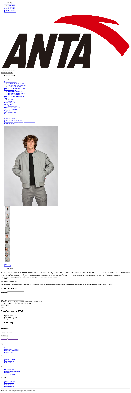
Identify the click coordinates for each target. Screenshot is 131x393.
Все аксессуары (12, 106)
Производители (9, 369)
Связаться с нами (9, 359)
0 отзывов (4, 339)
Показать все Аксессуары (12, 107)
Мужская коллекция (10, 82)
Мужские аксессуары (14, 86)
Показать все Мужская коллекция (14, 88)
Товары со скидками (10, 109)
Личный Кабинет (9, 381)
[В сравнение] (3, 307)
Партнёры (7, 372)
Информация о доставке (11, 349)
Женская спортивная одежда (16, 93)
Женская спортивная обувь (16, 91)
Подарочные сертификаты (12, 371)
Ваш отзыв (4, 300)
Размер (3, 332)
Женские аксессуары (14, 94)
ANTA (16, 315)
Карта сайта (7, 362)
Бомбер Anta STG (9, 123)
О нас (6, 347)
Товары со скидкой (10, 374)
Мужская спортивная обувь (16, 83)
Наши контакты (9, 114)
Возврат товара (9, 352)
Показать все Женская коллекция (14, 96)
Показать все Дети (10, 102)
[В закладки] (1, 307)
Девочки (10, 99)
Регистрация (12, 5)
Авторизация (12, 7)
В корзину (4, 335)
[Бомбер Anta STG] (31, 205)
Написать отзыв (13, 339)
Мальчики (11, 101)
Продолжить (4, 305)
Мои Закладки (8, 384)
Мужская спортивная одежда (16, 85)
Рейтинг (3, 303)
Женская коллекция (10, 90)
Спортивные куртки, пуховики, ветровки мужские (19, 122)
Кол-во (3, 334)
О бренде (7, 111)
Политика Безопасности (11, 350)
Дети (5, 98)
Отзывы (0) (7, 266)
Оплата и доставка (10, 112)
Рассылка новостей (10, 386)
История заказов (9, 383)
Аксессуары (8, 104)
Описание (7, 264)
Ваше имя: (4, 292)
